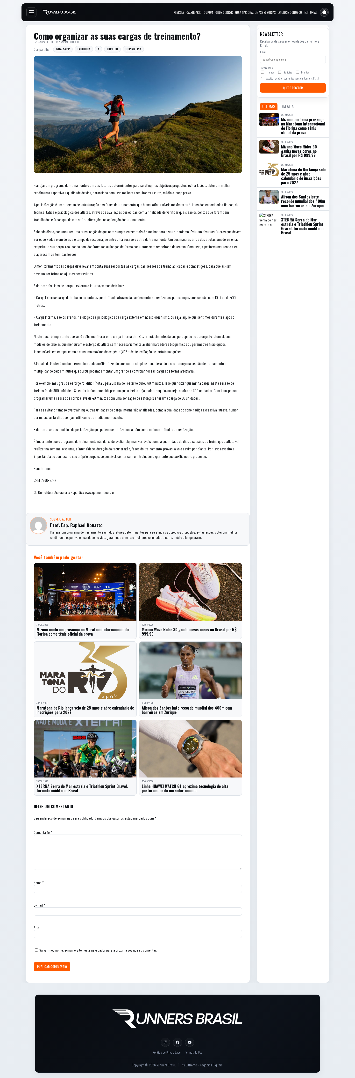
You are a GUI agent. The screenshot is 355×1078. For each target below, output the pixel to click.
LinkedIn (112, 49)
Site (36, 927)
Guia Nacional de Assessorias (255, 12)
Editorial (311, 12)
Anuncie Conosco (290, 12)
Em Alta (288, 106)
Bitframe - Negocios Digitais (204, 1065)
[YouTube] (189, 1042)
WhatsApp (63, 49)
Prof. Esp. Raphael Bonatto (65, 42)
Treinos (270, 72)
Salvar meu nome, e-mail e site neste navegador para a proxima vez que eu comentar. (98, 950)
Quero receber (293, 87)
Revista (179, 12)
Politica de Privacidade (167, 1052)
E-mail (39, 905)
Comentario (43, 832)
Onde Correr (224, 12)
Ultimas (268, 106)
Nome (39, 882)
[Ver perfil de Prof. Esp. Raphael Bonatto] (38, 525)
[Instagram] (165, 1042)
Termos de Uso (194, 1052)
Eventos (305, 72)
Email (263, 52)
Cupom (208, 12)
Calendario (194, 12)
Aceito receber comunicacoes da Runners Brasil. (292, 78)
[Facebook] (177, 1042)
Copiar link (133, 49)
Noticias (288, 72)
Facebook (84, 49)
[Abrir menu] (31, 12)
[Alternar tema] (324, 12)
